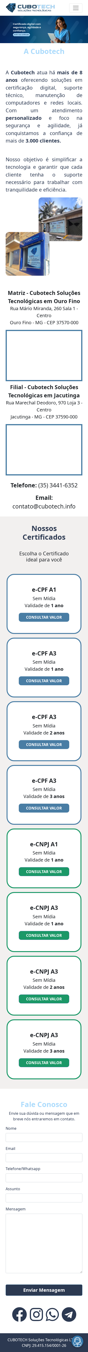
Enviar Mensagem (44, 1290)
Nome (11, 1128)
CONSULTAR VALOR (44, 617)
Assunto (13, 1188)
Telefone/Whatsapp (23, 1168)
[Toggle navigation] (75, 8)
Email (10, 1148)
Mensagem (16, 1209)
